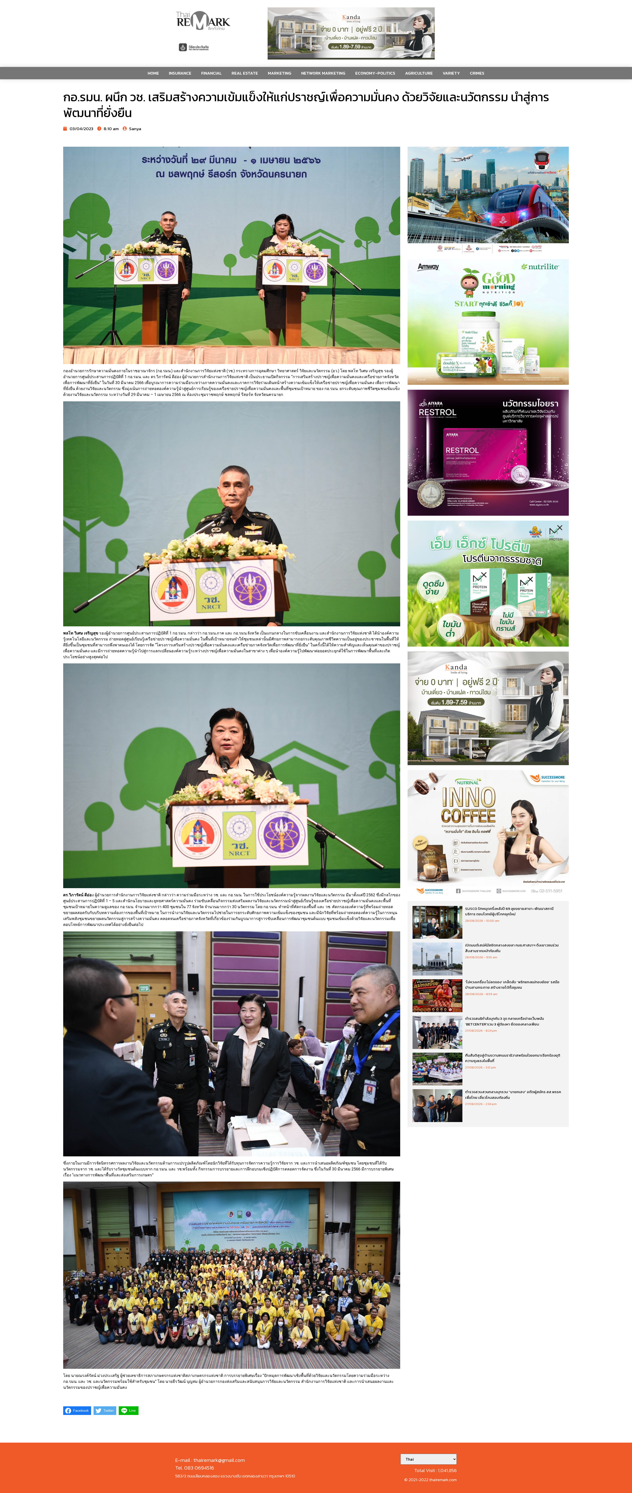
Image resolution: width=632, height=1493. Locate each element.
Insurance (180, 73)
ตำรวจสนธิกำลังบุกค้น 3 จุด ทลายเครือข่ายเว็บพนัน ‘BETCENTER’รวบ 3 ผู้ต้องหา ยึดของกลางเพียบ (504, 1021)
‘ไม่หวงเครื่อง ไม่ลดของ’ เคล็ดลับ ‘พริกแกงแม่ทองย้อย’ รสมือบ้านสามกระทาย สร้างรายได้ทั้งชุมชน (512, 984)
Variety (451, 73)
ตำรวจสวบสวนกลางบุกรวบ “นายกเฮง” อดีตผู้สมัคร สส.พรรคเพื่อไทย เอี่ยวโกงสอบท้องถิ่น (513, 1094)
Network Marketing (323, 73)
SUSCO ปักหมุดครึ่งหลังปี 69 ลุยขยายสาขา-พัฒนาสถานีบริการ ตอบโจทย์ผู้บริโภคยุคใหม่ (509, 911)
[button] (351, 33)
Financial (211, 73)
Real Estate (245, 73)
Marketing (279, 73)
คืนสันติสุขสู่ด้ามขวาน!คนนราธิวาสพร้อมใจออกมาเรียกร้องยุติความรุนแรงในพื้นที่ (512, 1058)
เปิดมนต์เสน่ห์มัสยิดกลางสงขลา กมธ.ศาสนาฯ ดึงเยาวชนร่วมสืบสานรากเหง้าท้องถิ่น (512, 948)
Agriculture (419, 73)
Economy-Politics (375, 73)
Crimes (477, 73)
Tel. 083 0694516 (194, 1468)
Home (153, 73)
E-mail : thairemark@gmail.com (210, 1460)
